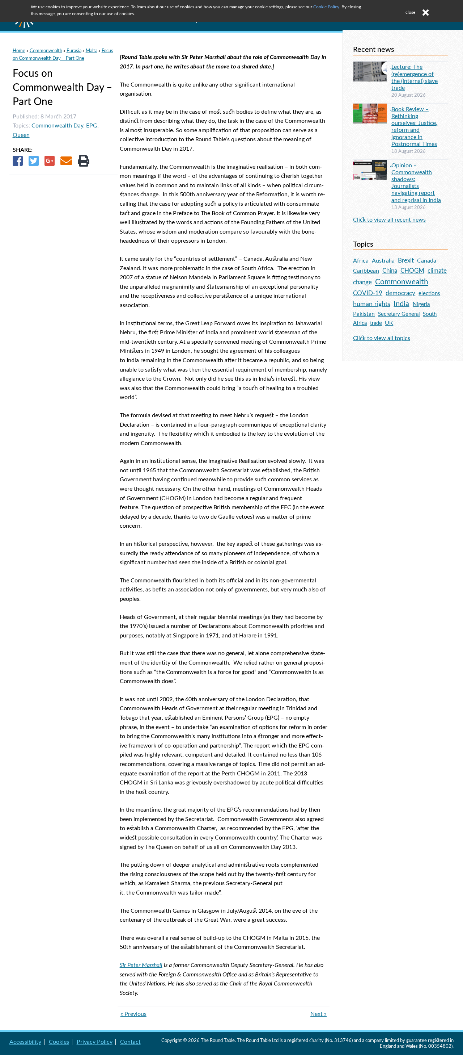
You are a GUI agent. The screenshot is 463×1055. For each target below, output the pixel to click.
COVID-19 (367, 293)
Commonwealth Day (57, 126)
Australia (383, 261)
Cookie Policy (326, 7)
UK (389, 323)
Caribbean (366, 271)
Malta (91, 51)
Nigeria (421, 304)
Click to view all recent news (389, 220)
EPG (91, 126)
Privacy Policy (94, 1042)
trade (376, 323)
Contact (130, 1042)
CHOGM (412, 271)
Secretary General (399, 314)
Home (19, 51)
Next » (318, 1014)
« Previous (133, 1014)
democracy (400, 293)
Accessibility (25, 1042)
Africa (361, 261)
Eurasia (74, 51)
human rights (371, 304)
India (401, 303)
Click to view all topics (381, 338)
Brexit (406, 261)
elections (429, 293)
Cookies (59, 1042)
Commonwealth (46, 51)
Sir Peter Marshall (141, 965)
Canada (426, 261)
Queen (21, 135)
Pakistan (364, 314)
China (389, 271)
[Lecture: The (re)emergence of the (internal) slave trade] (372, 66)
